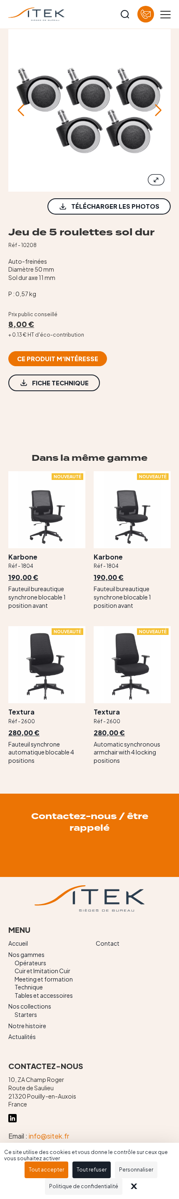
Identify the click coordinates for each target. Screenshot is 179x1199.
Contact (107, 943)
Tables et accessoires (44, 995)
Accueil (18, 943)
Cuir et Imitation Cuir (42, 970)
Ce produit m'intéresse (57, 358)
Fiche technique (60, 383)
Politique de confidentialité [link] (83, 1186)
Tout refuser (92, 1170)
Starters (26, 1014)
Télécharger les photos (115, 206)
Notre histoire (27, 1025)
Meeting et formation (44, 979)
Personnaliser (136, 1170)
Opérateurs (30, 963)
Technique (29, 987)
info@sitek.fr (49, 1136)
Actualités (22, 1036)
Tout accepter (46, 1170)
